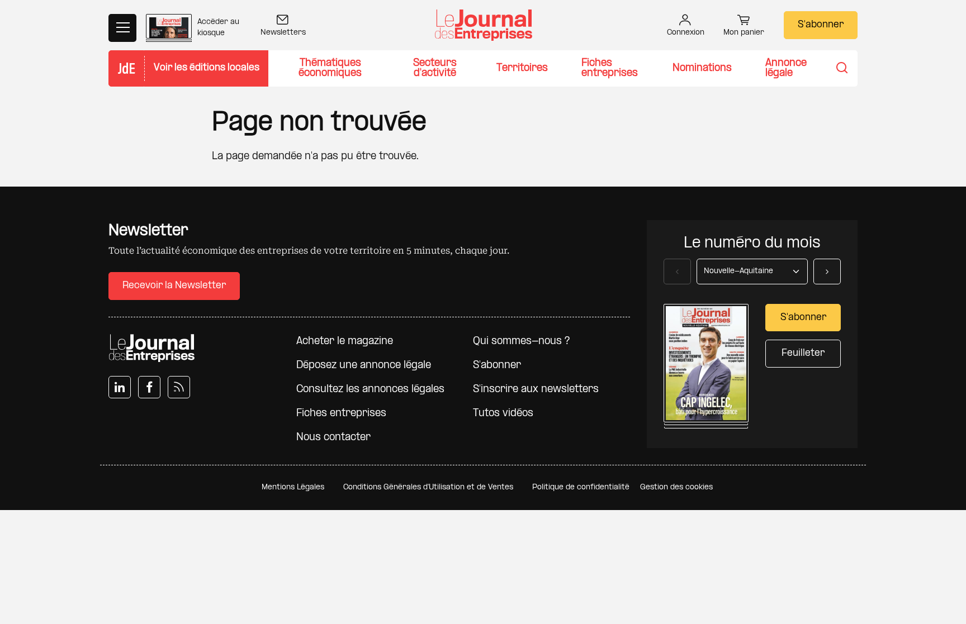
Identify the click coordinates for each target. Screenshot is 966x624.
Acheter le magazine (344, 341)
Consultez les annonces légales (370, 389)
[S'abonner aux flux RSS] (179, 387)
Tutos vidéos (503, 413)
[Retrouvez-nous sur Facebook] (149, 387)
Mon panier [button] (743, 32)
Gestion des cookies (676, 487)
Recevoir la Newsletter (174, 285)
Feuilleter (803, 353)
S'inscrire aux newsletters (536, 389)
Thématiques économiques (330, 68)
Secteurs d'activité (435, 68)
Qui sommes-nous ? (521, 341)
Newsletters (283, 32)
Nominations (702, 68)
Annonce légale (786, 68)
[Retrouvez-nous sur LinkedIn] (119, 387)
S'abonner (821, 25)
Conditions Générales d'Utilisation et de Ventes (428, 487)
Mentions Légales (293, 487)
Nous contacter (333, 437)
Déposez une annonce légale (363, 365)
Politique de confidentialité (580, 487)
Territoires (522, 68)
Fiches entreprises (609, 68)
